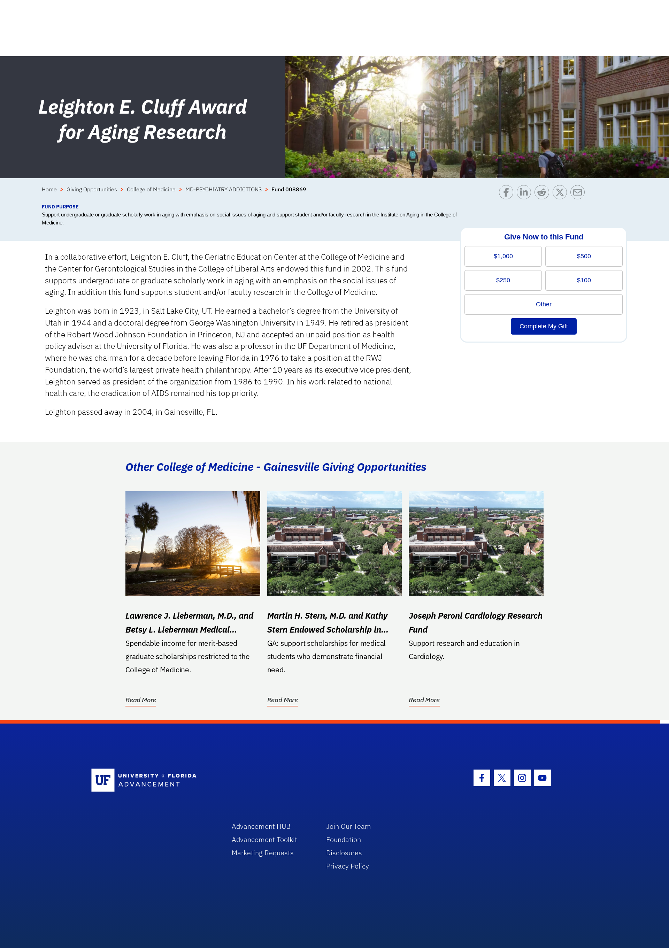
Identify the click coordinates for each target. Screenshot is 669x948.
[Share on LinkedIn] (526, 194)
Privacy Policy (347, 866)
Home (49, 189)
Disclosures (344, 852)
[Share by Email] (579, 194)
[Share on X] (561, 194)
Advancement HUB (261, 826)
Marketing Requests (263, 852)
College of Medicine (151, 189)
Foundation (343, 839)
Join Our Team (348, 826)
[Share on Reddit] (543, 194)
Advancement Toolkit (264, 839)
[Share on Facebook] (508, 194)
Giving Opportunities (92, 189)
